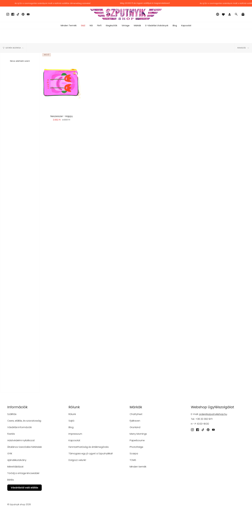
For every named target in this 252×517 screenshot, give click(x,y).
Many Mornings (138, 434)
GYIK (9, 453)
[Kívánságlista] (223, 14)
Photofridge (136, 447)
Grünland (135, 427)
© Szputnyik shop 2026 (19, 504)
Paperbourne (137, 440)
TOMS (133, 460)
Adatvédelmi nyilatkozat (21, 440)
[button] (91, 25)
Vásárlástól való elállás (24, 487)
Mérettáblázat (15, 466)
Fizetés (11, 434)
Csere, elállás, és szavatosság (24, 420)
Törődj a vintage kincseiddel (23, 473)
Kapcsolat (74, 440)
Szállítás (11, 414)
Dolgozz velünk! (77, 460)
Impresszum (75, 434)
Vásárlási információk (19, 427)
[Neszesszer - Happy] (61, 82)
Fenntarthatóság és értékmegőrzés (89, 447)
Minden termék (138, 466)
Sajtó (71, 420)
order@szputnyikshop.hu (213, 414)
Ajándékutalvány (16, 460)
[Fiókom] (229, 14)
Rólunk (72, 414)
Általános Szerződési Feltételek (24, 447)
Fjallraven (135, 420)
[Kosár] (243, 14)
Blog (71, 427)
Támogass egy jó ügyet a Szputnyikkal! (91, 453)
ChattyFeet (136, 414)
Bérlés (10, 479)
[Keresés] (236, 14)
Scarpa (134, 453)
